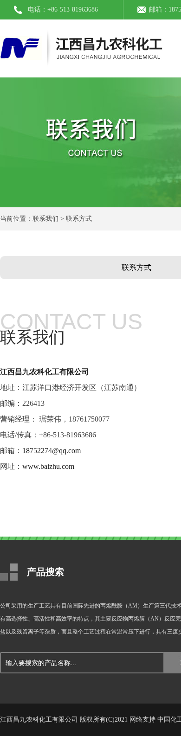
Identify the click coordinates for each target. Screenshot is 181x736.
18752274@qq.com (51, 450)
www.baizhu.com (48, 466)
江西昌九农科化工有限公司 (44, 372)
